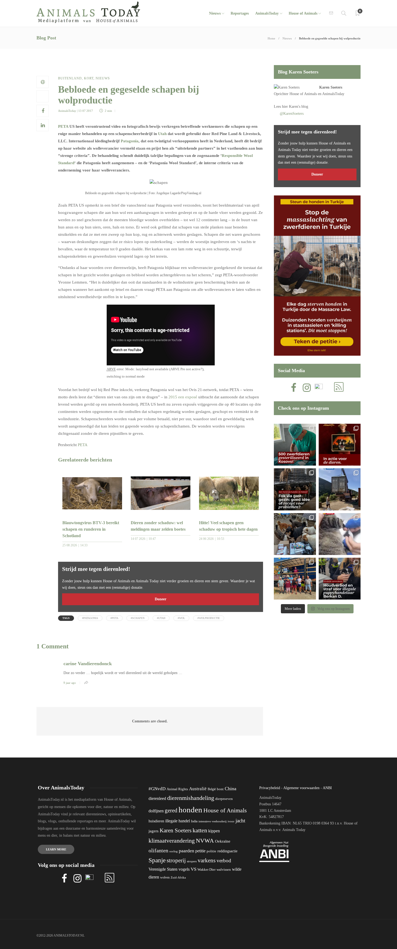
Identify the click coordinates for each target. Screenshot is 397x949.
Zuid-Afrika (178, 877)
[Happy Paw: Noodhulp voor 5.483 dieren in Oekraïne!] (295, 534)
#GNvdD (157, 788)
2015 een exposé (183, 397)
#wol (181, 618)
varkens (207, 860)
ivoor (231, 821)
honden (190, 809)
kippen (214, 831)
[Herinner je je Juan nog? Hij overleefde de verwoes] (340, 534)
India (194, 821)
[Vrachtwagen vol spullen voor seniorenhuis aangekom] (295, 579)
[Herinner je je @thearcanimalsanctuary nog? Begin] (340, 489)
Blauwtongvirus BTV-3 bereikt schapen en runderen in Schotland (90, 529)
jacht (240, 820)
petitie (200, 851)
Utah (162, 134)
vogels (184, 869)
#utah (161, 618)
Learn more (56, 849)
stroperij (176, 860)
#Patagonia (90, 618)
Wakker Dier (206, 869)
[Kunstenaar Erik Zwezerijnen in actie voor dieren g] (340, 445)
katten (200, 830)
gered (171, 810)
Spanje (157, 860)
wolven (165, 877)
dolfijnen (156, 811)
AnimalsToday (67, 110)
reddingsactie (227, 851)
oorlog (173, 851)
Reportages (240, 13)
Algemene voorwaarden (301, 788)
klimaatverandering (172, 840)
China (230, 788)
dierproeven (224, 799)
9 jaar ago (69, 682)
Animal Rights (177, 789)
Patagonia (130, 141)
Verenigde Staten (163, 869)
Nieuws (215, 13)
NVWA (205, 840)
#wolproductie (208, 618)
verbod (224, 860)
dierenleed (157, 798)
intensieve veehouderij (212, 821)
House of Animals (303, 13)
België (212, 789)
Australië (198, 788)
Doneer (160, 599)
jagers (154, 831)
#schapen (137, 618)
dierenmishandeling (190, 798)
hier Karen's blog (295, 107)
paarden (186, 850)
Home (271, 38)
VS (193, 869)
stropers (192, 861)
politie (211, 851)
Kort (88, 78)
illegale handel (177, 821)
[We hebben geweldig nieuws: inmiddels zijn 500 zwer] (295, 445)
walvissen (224, 869)
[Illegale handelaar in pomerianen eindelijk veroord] (340, 579)
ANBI (327, 788)
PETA (63, 126)
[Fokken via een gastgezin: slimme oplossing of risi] (295, 489)
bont (220, 789)
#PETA (114, 618)
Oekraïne (222, 841)
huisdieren (156, 821)
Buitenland (70, 78)
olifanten (158, 850)
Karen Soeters (330, 87)
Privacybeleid (269, 788)
